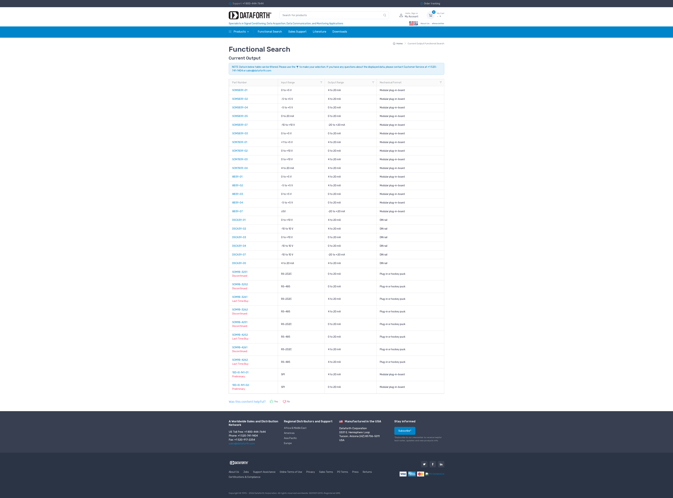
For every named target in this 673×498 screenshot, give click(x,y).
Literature (319, 31)
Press (355, 472)
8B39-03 (237, 194)
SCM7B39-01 (239, 142)
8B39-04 (237, 202)
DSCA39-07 (239, 254)
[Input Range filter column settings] (321, 82)
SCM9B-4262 (240, 359)
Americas (289, 433)
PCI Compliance (436, 474)
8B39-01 (237, 176)
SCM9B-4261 (239, 347)
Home (399, 43)
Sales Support (297, 31)
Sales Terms (326, 472)
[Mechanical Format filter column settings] (440, 82)
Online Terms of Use (291, 472)
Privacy (310, 472)
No (288, 401)
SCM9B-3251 (239, 272)
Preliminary (238, 376)
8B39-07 (237, 211)
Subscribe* (404, 430)
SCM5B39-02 (240, 99)
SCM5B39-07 (240, 124)
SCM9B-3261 (239, 297)
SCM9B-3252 (240, 284)
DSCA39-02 (239, 228)
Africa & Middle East (295, 428)
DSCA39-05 (239, 263)
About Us (425, 23)
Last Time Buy (240, 301)
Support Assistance (264, 472)
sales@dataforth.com (258, 70)
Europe (288, 443)
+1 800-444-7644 (253, 3)
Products (239, 31)
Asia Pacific (290, 438)
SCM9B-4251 (239, 322)
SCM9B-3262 (240, 309)
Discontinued (239, 275)
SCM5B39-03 (240, 133)
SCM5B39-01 (239, 90)
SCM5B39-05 (240, 116)
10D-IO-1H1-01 (240, 372)
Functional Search (270, 31)
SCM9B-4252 (240, 334)
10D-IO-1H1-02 (240, 385)
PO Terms (342, 472)
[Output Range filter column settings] (373, 82)
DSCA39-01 (239, 220)
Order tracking (432, 3)
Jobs (246, 472)
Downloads (339, 31)
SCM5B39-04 (240, 107)
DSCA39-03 (239, 237)
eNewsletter (438, 23)
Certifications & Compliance (244, 477)
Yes (276, 401)
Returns (367, 472)
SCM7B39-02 (240, 150)
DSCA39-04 (239, 245)
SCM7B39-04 (240, 168)
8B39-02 (237, 185)
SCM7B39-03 (240, 159)
